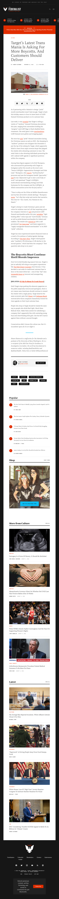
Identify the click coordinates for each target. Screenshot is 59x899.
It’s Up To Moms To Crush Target (32, 281)
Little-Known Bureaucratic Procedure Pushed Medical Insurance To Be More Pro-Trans (27, 667)
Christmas (23, 377)
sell (30, 212)
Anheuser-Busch (41, 296)
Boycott (14, 377)
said (12, 178)
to (23, 274)
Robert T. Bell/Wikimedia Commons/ (34, 94)
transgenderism (24, 384)
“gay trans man (24, 224)
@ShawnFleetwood (24, 363)
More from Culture (19, 523)
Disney (30, 296)
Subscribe (38, 886)
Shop (12, 460)
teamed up (31, 222)
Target (14, 384)
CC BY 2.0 (45, 94)
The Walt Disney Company (23, 267)
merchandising (39, 131)
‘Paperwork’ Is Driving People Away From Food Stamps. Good (28, 753)
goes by (29, 173)
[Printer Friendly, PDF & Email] (41, 103)
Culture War (15, 380)
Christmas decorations (36, 377)
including (40, 214)
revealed (25, 122)
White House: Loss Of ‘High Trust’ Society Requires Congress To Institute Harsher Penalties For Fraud (26, 791)
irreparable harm (16, 274)
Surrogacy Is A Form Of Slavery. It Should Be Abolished (27, 556)
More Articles (40, 363)
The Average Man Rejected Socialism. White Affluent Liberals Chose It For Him (29, 716)
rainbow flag (33, 380)
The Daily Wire (25, 239)
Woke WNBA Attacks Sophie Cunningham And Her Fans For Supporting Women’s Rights (29, 630)
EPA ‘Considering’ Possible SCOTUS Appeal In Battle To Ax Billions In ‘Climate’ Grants (29, 828)
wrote (13, 197)
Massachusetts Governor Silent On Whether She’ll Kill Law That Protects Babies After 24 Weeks (29, 593)
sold (21, 139)
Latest (12, 681)
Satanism (43, 380)
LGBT (24, 380)
